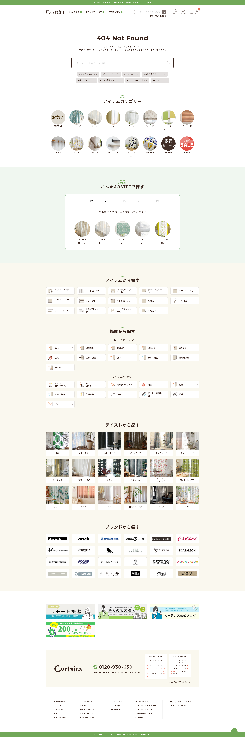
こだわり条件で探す (156, 16)
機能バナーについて (88, 713)
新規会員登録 (59, 701)
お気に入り (58, 713)
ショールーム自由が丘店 (145, 705)
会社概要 (139, 717)
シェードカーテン (111, 74)
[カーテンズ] (55, 12)
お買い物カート (60, 717)
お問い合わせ (115, 709)
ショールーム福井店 (143, 709)
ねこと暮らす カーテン (155, 74)
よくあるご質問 (115, 701)
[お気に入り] (183, 12)
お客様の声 (84, 705)
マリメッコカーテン (89, 74)
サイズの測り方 (86, 701)
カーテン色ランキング (138, 80)
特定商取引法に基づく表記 (180, 701)
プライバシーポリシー (178, 705)
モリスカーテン (160, 80)
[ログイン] (190, 12)
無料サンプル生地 (87, 709)
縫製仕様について (87, 717)
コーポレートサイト (143, 713)
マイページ (58, 709)
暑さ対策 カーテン (87, 80)
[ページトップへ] (234, 731)
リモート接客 (115, 705)
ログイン (57, 705)
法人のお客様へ (142, 701)
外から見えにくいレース (111, 80)
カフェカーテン (132, 74)
